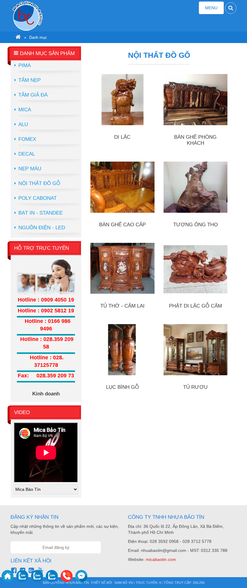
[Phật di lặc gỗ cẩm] (196, 268)
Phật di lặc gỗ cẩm (195, 306)
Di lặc (122, 137)
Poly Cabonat (37, 198)
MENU (214, 9)
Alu (23, 124)
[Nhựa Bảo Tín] (18, 38)
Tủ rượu (195, 387)
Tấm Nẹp (29, 80)
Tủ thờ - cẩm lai (122, 306)
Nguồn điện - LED (41, 228)
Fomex (27, 139)
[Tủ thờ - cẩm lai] (122, 268)
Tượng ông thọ (195, 224)
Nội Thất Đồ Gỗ (39, 183)
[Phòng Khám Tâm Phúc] (39, 16)
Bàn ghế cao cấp (122, 224)
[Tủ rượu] (196, 349)
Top (232, 571)
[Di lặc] (122, 99)
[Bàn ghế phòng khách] (196, 99)
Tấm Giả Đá (33, 95)
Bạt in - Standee (40, 213)
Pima (24, 65)
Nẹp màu (29, 169)
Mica (24, 110)
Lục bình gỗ (122, 387)
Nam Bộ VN (123, 582)
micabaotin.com (161, 559)
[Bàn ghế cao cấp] (122, 187)
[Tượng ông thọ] (196, 187)
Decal (26, 154)
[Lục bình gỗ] (122, 349)
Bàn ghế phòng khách (195, 140)
